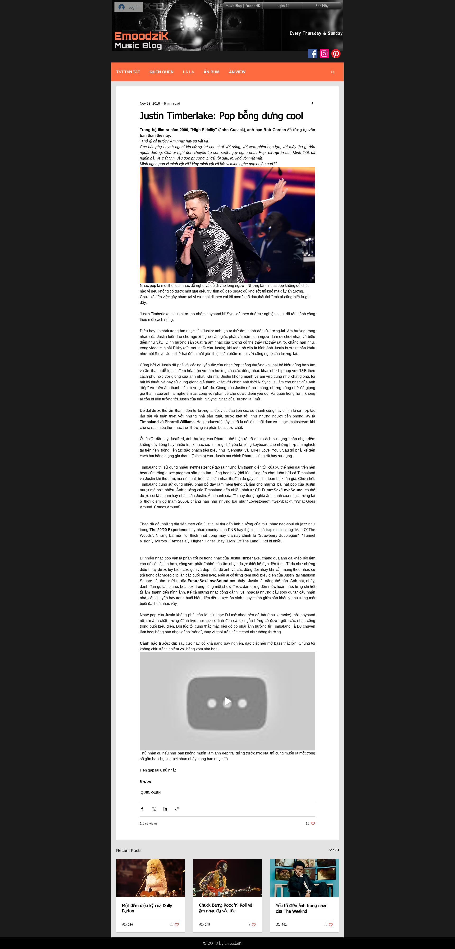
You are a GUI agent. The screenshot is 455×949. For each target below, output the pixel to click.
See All (334, 850)
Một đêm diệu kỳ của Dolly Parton (147, 908)
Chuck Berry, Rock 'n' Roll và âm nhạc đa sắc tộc (225, 908)
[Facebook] (312, 53)
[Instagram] (324, 53)
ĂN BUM (211, 72)
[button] (333, 72)
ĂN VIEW (237, 72)
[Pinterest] (336, 53)
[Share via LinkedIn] (165, 809)
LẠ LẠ (188, 72)
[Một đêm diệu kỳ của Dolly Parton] (150, 878)
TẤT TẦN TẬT (128, 72)
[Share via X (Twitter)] (153, 809)
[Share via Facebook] (142, 809)
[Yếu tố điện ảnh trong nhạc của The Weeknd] (304, 878)
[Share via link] (177, 809)
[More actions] (312, 103)
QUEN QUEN (161, 72)
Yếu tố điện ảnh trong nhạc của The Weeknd (301, 909)
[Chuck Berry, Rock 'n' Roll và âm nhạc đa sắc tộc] (227, 878)
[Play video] (227, 701)
